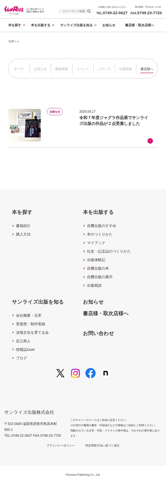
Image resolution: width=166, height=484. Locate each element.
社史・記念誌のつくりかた (109, 251)
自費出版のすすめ (101, 226)
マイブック (96, 243)
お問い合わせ (98, 333)
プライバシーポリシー (61, 445)
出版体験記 (96, 260)
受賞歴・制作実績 (30, 324)
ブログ (21, 358)
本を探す (14, 25)
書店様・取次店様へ (139, 25)
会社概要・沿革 (29, 315)
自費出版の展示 (100, 277)
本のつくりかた (100, 234)
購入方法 (23, 234)
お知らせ (108, 25)
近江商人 (23, 341)
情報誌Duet (25, 349)
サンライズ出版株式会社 (29, 412)
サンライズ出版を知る (76, 25)
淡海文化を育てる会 (32, 332)
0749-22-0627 (112, 13)
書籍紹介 (23, 226)
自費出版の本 (98, 268)
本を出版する (40, 25)
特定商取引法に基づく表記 (102, 445)
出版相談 (94, 285)
